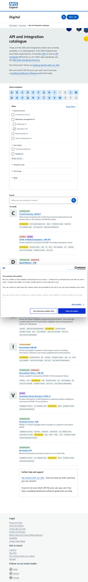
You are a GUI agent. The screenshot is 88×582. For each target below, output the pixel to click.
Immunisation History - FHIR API (31, 373)
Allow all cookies (71, 311)
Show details (76, 304)
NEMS (56, 434)
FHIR (42, 247)
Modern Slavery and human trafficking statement (26, 535)
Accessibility (13, 538)
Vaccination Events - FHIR (28, 422)
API (65, 247)
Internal (23, 236)
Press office (13, 553)
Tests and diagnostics (37, 224)
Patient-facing (34, 247)
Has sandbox (58, 247)
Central (71, 247)
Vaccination (24, 224)
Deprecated (35, 260)
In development (25, 344)
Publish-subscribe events (28, 438)
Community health (26, 406)
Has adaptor (38, 227)
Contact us (12, 550)
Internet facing (57, 224)
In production (24, 211)
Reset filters (70, 107)
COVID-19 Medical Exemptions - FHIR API (34, 240)
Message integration (51, 227)
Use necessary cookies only (43, 311)
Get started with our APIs (32, 478)
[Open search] (63, 17)
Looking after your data (17, 529)
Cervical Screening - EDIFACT (30, 214)
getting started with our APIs (46, 65)
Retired (30, 236)
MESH (48, 224)
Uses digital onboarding (28, 335)
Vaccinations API (25, 450)
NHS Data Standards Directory (26, 60)
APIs (44, 54)
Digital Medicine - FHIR (27, 263)
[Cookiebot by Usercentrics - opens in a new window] (76, 268)
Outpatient (54, 431)
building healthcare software (24, 73)
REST (50, 247)
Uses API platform (26, 250)
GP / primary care (26, 227)
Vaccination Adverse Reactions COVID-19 (35, 396)
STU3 (61, 434)
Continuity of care (26, 434)
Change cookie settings (17, 541)
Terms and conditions (16, 526)
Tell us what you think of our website (22, 556)
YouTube (16, 578)
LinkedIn (16, 574)
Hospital (68, 224)
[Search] (73, 200)
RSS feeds (12, 559)
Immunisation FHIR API (28, 347)
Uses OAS (49, 250)
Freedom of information (17, 532)
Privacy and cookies (15, 523)
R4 (46, 247)
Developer (22, 25)
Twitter (15, 569)
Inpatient (45, 431)
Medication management (35, 328)
